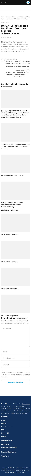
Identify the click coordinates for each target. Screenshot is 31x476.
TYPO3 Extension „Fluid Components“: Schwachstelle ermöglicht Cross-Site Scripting (15, 146)
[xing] (7, 456)
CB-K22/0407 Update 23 (10, 234)
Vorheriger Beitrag (18, 62)
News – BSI (5, 433)
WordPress (21, 472)
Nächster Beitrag (14, 73)
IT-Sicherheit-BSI (6, 37)
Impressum (5, 444)
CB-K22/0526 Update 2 (9, 289)
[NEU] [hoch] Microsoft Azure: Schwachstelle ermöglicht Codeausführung (12, 205)
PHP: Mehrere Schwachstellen (12, 175)
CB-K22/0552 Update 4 (9, 316)
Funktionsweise (7, 427)
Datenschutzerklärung (9, 447)
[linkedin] (3, 456)
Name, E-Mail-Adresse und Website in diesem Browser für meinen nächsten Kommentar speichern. (16, 374)
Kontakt (4, 436)
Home (3, 420)
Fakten (3, 424)
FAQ (2, 430)
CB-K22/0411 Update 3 (9, 262)
